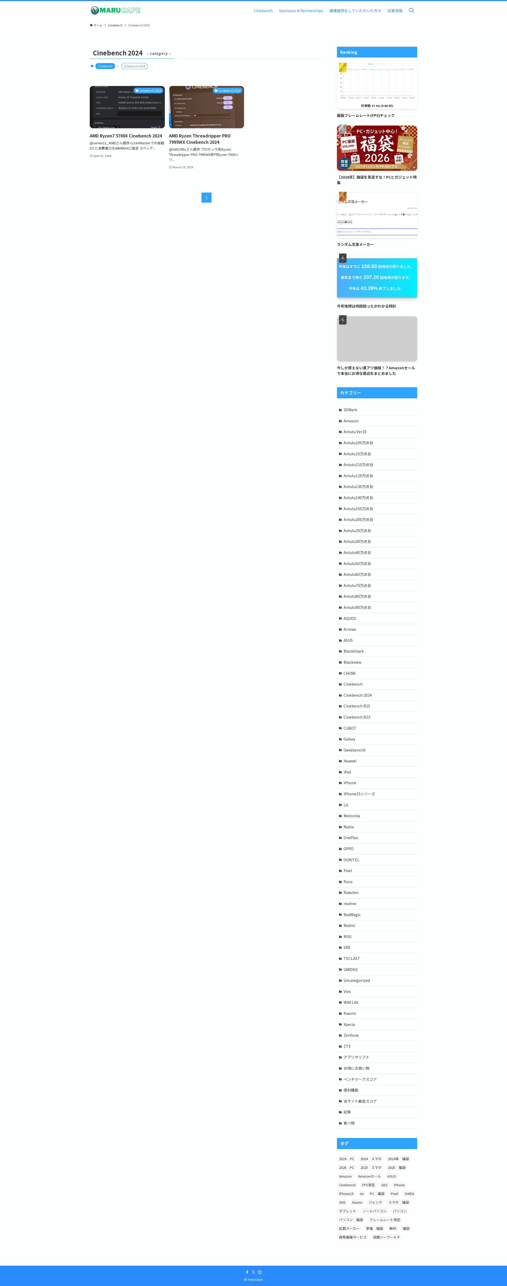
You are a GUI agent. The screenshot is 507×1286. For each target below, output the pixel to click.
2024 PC (346, 1158)
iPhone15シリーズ (359, 793)
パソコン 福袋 (351, 1219)
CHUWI (349, 673)
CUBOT (350, 728)
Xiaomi (350, 1013)
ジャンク (375, 1202)
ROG (347, 936)
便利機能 (351, 1090)
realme (350, 903)
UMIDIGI (351, 969)
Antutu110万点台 (358, 464)
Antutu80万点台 (357, 596)
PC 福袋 (377, 1193)
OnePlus (351, 837)
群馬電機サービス (353, 1237)
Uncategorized (357, 980)
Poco (348, 881)
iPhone (350, 782)
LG (346, 804)
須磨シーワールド (386, 1237)
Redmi (349, 925)
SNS (347, 947)
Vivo (347, 991)
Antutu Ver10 (355, 431)
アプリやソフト (356, 1057)
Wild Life (351, 1002)
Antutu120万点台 (358, 475)
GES (384, 1184)
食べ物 (349, 1123)
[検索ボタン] (411, 10)
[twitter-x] (253, 1272)
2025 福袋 (397, 1167)
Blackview (352, 662)
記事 (347, 1112)
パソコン (400, 1210)
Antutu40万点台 (357, 552)
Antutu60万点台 (357, 574)
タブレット (347, 1210)
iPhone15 (346, 1193)
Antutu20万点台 (357, 530)
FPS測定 (368, 1184)
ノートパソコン (375, 1210)
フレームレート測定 (384, 1219)
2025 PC (346, 1167)
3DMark (350, 409)
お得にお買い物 (356, 1068)
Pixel (348, 870)
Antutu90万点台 (357, 607)
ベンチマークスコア (360, 1079)
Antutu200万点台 (358, 519)
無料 (392, 1228)
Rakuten (351, 892)
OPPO (349, 848)
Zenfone (351, 1035)
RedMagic (352, 914)
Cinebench (105, 66)
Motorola (352, 815)
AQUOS (350, 618)
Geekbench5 (355, 750)
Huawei (350, 760)
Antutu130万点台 (358, 486)
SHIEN (409, 1193)
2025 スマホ (371, 1167)
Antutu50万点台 (357, 563)
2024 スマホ (371, 1158)
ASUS (348, 640)
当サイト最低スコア (360, 1101)
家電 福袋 (374, 1228)
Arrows (350, 629)
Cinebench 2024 (358, 695)
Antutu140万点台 (358, 497)
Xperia (349, 1024)
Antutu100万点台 (358, 442)
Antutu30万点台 (357, 541)
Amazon (351, 420)
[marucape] (115, 10)
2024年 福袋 (398, 1158)
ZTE (347, 1046)
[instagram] (259, 1272)
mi (362, 1193)
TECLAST (352, 958)
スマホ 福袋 (398, 1202)
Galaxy (349, 739)
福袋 (406, 1228)
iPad (347, 772)
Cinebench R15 (357, 706)
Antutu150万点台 (358, 508)
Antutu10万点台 (357, 453)
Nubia (349, 826)
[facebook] (247, 1272)
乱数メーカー (349, 1228)
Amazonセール (369, 1176)
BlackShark (354, 651)
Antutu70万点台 (357, 585)
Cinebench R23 (357, 717)
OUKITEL (351, 859)
